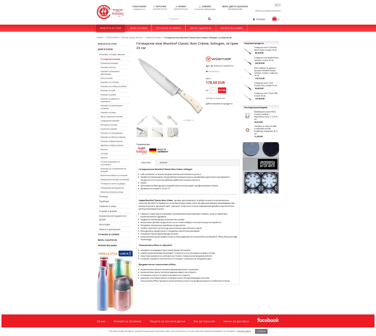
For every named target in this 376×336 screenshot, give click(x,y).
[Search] (210, 18)
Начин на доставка (236, 321)
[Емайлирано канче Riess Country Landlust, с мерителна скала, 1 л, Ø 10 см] (247, 115)
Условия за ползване (127, 321)
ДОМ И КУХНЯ (138, 28)
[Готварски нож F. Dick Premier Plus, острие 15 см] (247, 87)
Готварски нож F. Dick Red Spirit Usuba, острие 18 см (265, 48)
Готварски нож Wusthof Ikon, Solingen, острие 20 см (266, 58)
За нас (101, 321)
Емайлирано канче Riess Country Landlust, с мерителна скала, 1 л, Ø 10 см (265, 115)
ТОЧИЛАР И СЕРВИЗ (168, 28)
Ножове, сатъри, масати (131, 37)
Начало (100, 37)
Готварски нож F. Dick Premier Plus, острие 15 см (265, 84)
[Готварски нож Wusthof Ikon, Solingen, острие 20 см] (247, 61)
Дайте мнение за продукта (219, 103)
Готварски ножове (153, 37)
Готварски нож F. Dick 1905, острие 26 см (266, 94)
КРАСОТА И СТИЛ (110, 28)
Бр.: (207, 90)
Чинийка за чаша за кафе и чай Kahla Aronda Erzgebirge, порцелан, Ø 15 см (266, 130)
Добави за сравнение (215, 98)
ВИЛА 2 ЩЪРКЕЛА (200, 28)
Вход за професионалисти (269, 11)
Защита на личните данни (167, 321)
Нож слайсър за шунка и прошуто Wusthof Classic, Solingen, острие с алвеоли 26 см (265, 72)
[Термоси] (115, 280)
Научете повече (244, 331)
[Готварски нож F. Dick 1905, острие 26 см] (247, 97)
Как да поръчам (204, 321)
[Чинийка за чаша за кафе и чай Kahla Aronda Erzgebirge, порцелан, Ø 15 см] (247, 130)
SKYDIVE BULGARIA (231, 28)
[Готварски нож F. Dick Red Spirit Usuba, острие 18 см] (247, 51)
